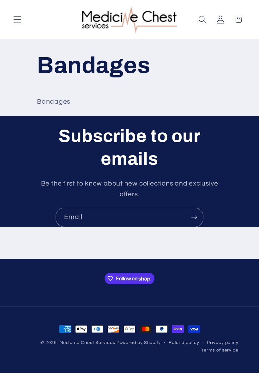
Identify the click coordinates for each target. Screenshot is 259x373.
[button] (17, 20)
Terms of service (219, 350)
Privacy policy (222, 342)
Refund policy (184, 342)
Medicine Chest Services (88, 342)
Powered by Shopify (139, 342)
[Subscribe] (194, 217)
